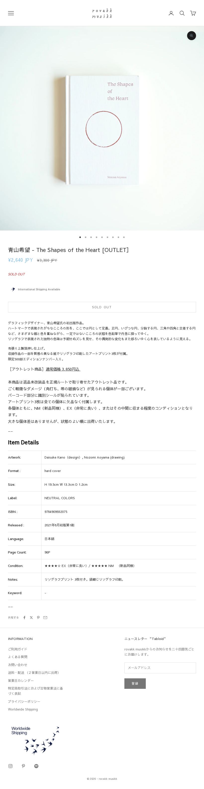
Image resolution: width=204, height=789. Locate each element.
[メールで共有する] (45, 618)
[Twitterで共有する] (31, 618)
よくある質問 (17, 657)
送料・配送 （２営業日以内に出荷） (34, 672)
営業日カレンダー (21, 680)
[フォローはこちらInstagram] (10, 766)
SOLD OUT (102, 307)
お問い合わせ (17, 665)
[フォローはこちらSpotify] (36, 766)
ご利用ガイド (17, 649)
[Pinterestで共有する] (38, 618)
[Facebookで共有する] (24, 618)
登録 (135, 683)
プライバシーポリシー (24, 701)
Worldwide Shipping (23, 709)
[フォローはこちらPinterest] (23, 766)
